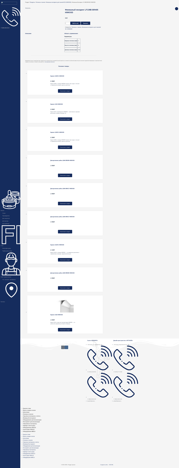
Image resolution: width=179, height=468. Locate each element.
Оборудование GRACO (29, 427)
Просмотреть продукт (65, 91)
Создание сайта (104, 464)
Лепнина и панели (76, 27)
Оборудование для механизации (32, 419)
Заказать (85, 23)
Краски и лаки (27, 408)
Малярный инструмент (29, 418)
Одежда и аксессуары (29, 425)
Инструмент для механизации (31, 421)
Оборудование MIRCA (29, 431)
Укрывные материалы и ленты (31, 416)
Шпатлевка (26, 412)
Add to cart (75, 23)
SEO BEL (111, 464)
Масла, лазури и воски (29, 410)
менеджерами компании (50, 61)
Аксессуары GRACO (28, 429)
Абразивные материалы (30, 423)
